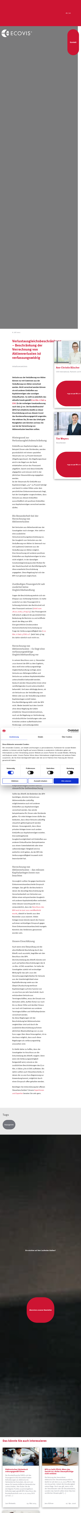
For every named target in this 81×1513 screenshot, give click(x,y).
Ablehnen (14, 781)
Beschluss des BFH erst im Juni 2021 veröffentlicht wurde (28, 910)
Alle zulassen (66, 781)
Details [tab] (40, 737)
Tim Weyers (62, 438)
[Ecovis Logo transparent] (17, 30)
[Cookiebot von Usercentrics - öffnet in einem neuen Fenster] (69, 730)
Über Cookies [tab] (67, 737)
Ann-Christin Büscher (68, 367)
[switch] (31, 772)
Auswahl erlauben (40, 781)
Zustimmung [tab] (14, 737)
